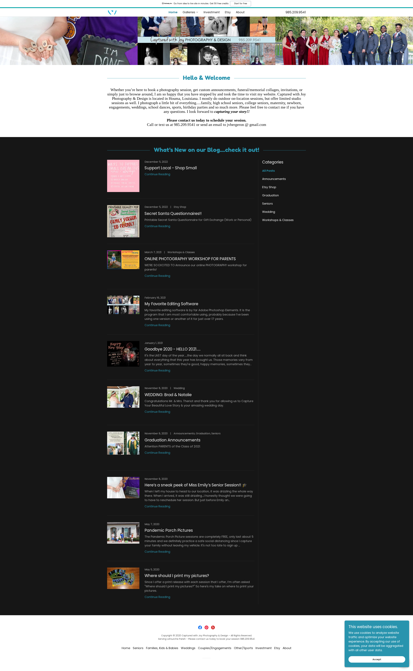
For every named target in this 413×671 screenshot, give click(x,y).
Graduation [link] (270, 195)
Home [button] (126, 648)
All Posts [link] (268, 171)
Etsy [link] (228, 12)
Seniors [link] (267, 204)
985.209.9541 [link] (296, 12)
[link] (112, 12)
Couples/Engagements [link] (214, 648)
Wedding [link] (268, 212)
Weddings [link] (188, 648)
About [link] (240, 12)
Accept (377, 659)
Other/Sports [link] (243, 648)
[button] (190, 12)
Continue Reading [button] (157, 174)
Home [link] (173, 12)
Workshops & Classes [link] (278, 220)
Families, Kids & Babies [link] (162, 648)
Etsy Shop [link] (269, 187)
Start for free (240, 3)
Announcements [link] (274, 179)
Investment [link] (212, 12)
